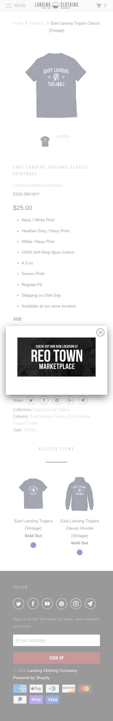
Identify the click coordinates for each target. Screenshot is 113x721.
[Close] (100, 331)
